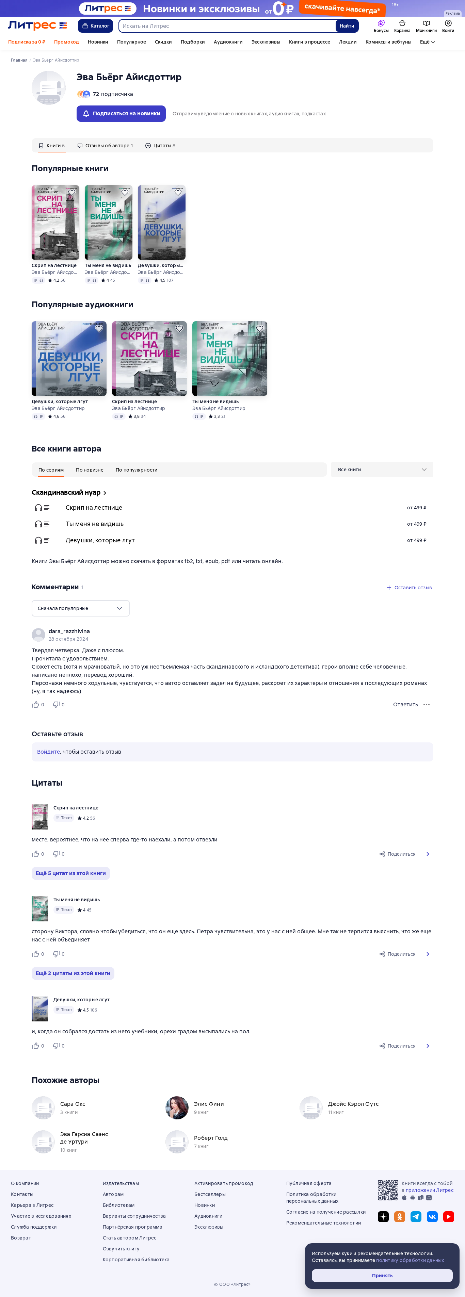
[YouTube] (448, 1216)
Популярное (131, 42)
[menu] (382, 469)
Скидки (163, 42)
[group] (232, 634)
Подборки (193, 42)
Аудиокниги (228, 42)
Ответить (405, 704)
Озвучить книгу (121, 1249)
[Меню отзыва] (426, 704)
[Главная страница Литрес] (37, 26)
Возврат (21, 1238)
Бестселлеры (210, 1194)
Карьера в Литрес (32, 1205)
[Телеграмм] (416, 1216)
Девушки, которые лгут (162, 265)
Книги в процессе (309, 42)
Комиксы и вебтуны (388, 42)
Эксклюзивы (266, 42)
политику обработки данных (410, 1260)
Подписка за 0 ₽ (26, 42)
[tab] (51, 145)
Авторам (113, 1194)
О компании (25, 1183)
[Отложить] (72, 192)
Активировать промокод (223, 1183)
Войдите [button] (48, 751)
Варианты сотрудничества (134, 1216)
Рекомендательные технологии (323, 1223)
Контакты (22, 1194)
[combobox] (227, 26)
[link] (223, 631)
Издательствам (121, 1183)
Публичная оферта (309, 1183)
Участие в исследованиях (41, 1216)
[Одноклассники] (399, 1216)
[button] (427, 854)
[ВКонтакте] (432, 1216)
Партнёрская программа (132, 1227)
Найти (347, 26)
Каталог (100, 26)
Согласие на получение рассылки (326, 1212)
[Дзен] (383, 1216)
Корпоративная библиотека (136, 1260)
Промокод (66, 42)
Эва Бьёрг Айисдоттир (55, 272)
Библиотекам (119, 1205)
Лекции (348, 42)
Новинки (98, 42)
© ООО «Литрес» (232, 1284)
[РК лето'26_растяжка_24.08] (232, 8)
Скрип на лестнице (54, 265)
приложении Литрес (429, 1190)
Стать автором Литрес (130, 1238)
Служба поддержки (34, 1227)
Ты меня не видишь (108, 265)
